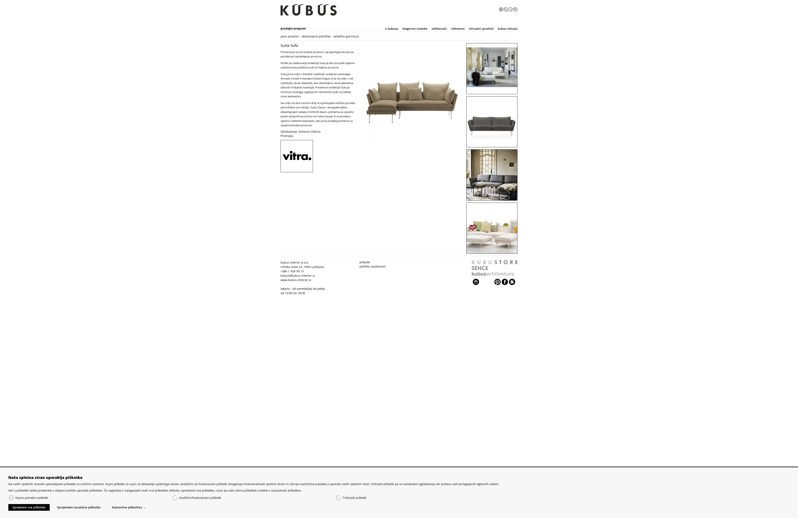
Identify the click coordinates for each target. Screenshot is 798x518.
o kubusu (391, 29)
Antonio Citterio (309, 132)
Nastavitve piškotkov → (129, 507)
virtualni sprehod (481, 29)
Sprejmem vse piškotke (29, 507)
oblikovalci (439, 29)
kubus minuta (507, 29)
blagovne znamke (415, 29)
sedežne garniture (346, 36)
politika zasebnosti (372, 266)
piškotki (365, 262)
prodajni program (293, 28)
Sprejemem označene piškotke (78, 507)
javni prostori (290, 36)
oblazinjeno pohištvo (316, 36)
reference (458, 29)
